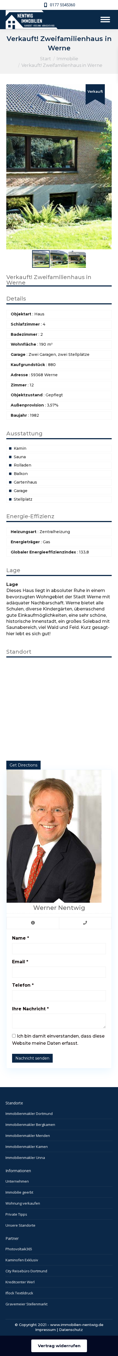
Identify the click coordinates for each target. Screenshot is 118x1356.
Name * (20, 938)
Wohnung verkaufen (22, 1203)
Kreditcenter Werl (20, 1281)
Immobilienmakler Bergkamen (30, 1124)
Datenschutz (71, 1329)
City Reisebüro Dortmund (26, 1270)
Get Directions (23, 765)
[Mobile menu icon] (105, 19)
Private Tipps (16, 1214)
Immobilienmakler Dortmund (29, 1113)
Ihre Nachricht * (30, 1008)
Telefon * (23, 985)
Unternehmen (17, 1181)
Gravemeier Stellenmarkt (26, 1304)
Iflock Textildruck (19, 1292)
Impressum (45, 1329)
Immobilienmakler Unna (25, 1157)
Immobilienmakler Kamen (26, 1146)
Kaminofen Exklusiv (21, 1259)
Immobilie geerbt (19, 1192)
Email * (20, 961)
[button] (106, 89)
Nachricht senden (32, 1058)
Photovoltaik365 (18, 1248)
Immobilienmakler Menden (27, 1135)
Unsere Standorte (20, 1225)
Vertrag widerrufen (59, 1345)
